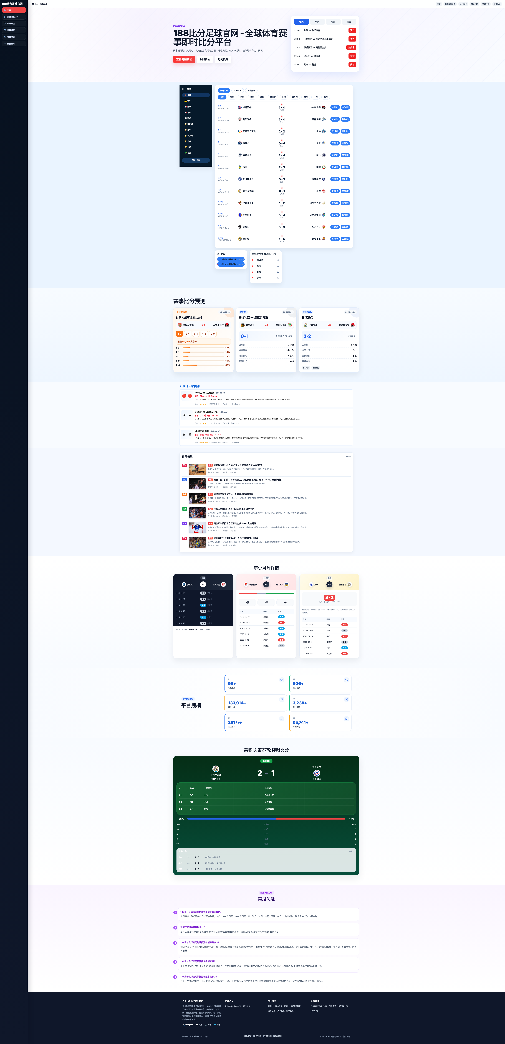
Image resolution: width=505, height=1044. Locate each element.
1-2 (179, 333)
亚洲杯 (270, 1006)
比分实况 (237, 90)
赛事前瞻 (251, 90)
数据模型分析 (450, 4)
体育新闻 (497, 4)
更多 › (348, 456)
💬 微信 (199, 1024)
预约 (352, 30)
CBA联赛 (281, 1011)
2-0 (213, 333)
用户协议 (258, 1036)
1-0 (204, 333)
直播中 (351, 47)
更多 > (351, 851)
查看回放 (335, 107)
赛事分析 (345, 131)
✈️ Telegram (187, 1024)
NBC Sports (343, 1006)
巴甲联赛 (271, 1011)
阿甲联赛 (290, 1011)
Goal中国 (315, 1011)
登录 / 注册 (196, 160)
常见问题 (474, 4)
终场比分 (224, 90)
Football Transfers (319, 1006)
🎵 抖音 (208, 1024)
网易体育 (332, 1006)
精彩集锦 (345, 119)
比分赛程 (463, 4)
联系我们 (278, 1036)
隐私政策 (248, 1036)
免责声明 (268, 1036)
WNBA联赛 (296, 1006)
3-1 (196, 333)
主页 (439, 4)
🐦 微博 (217, 1024)
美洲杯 (286, 1006)
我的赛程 (205, 59)
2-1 (187, 333)
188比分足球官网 (12, 3)
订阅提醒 (223, 59)
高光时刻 (345, 107)
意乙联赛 (278, 1006)
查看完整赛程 (184, 59)
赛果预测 (485, 4)
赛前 (352, 56)
